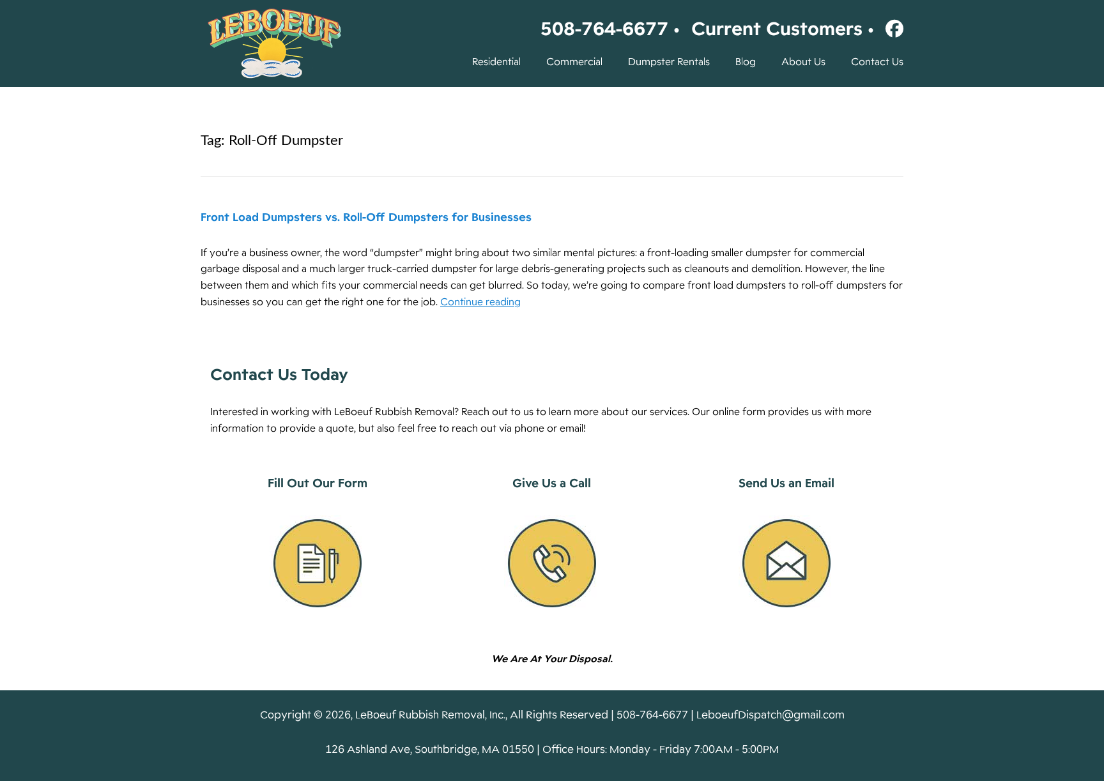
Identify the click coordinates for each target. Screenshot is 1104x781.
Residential (496, 62)
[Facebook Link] (891, 29)
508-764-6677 (604, 29)
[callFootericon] (552, 563)
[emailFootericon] (786, 563)
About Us (803, 62)
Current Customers (776, 29)
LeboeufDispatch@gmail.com (770, 715)
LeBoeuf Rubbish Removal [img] (274, 43)
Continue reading (480, 302)
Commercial (574, 62)
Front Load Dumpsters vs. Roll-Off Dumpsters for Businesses (366, 217)
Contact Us (877, 62)
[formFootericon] (317, 563)
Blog (745, 62)
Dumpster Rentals (669, 62)
